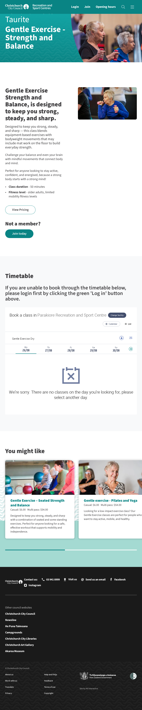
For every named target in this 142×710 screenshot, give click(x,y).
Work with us (11, 680)
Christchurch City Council (20, 614)
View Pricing (20, 210)
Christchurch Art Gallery (19, 645)
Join (87, 7)
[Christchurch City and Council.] (18, 7)
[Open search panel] (123, 7)
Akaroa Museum (14, 651)
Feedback (48, 680)
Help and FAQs (50, 674)
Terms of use (49, 687)
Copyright (48, 693)
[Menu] (132, 7)
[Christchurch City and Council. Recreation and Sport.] (42, 7)
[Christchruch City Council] (98, 676)
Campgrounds (13, 632)
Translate (9, 687)
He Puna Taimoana (16, 626)
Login (75, 7)
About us (9, 674)
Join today (19, 233)
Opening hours (106, 7)
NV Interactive (92, 688)
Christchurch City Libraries (21, 639)
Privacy (8, 693)
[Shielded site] (133, 676)
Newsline (10, 620)
